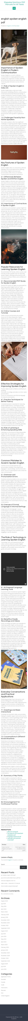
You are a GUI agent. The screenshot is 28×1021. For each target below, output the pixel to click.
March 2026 (4, 912)
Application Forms (6, 976)
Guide (2, 985)
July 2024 (3, 966)
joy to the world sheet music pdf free (10, 878)
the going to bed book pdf (14, 836)
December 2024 (5, 953)
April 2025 (3, 942)
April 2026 (3, 909)
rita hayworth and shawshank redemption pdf (15, 834)
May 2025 (3, 939)
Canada (3, 982)
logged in (10, 860)
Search (3, 864)
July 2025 (3, 933)
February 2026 (5, 914)
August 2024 (4, 964)
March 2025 (4, 944)
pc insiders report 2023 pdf (8, 875)
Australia (3, 979)
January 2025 (4, 950)
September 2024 (5, 961)
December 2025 (5, 920)
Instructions (4, 987)
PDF (2, 993)
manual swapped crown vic (8, 880)
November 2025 (5, 923)
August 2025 (4, 931)
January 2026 (4, 917)
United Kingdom (5, 996)
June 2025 (3, 936)
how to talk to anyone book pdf (9, 886)
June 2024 (3, 969)
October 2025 (4, 925)
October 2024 (4, 958)
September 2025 (5, 928)
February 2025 (5, 947)
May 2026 (3, 906)
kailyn (18, 26)
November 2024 (5, 955)
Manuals (3, 990)
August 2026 (4, 901)
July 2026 (3, 903)
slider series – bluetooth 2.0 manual (10, 883)
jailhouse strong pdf (12, 831)
